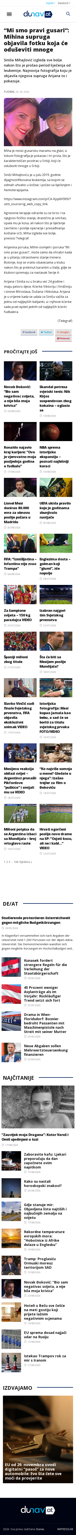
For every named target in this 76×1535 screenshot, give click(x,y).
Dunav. (40, 1529)
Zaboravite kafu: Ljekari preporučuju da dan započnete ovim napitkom (45, 1160)
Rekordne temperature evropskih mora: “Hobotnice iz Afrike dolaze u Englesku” (44, 1238)
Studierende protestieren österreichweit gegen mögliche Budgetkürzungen (36, 920)
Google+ (64, 332)
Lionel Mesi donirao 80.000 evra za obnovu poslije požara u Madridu (17, 512)
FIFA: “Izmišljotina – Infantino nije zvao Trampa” (20, 564)
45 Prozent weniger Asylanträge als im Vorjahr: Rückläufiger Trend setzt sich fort (42, 994)
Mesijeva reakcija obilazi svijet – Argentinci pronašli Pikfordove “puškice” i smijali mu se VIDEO (20, 780)
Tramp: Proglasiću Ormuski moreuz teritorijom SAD (40, 1263)
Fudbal (9, 91)
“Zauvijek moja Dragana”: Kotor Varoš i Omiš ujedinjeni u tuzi (35, 1137)
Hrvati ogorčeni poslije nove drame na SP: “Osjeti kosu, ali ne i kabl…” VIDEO (56, 838)
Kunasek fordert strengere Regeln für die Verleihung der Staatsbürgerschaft (45, 967)
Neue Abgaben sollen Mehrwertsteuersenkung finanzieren (46, 1050)
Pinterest (64, 338)
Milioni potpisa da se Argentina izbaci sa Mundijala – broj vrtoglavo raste (20, 836)
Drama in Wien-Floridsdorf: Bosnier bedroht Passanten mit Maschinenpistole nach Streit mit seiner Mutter (45, 1023)
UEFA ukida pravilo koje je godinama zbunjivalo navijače (55, 510)
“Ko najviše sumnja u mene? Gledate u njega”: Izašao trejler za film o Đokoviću (56, 778)
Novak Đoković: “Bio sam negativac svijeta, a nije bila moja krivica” (19, 396)
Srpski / (50, 3)
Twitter (47, 332)
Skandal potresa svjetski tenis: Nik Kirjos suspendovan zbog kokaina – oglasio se (55, 398)
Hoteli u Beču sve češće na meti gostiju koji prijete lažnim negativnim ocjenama (44, 1312)
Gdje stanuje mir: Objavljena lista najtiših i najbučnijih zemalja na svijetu (45, 1211)
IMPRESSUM (65, 1529)
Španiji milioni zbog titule (16, 659)
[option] (38, 1439)
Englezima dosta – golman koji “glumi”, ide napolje (55, 566)
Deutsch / (64, 3)
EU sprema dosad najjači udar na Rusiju (45, 1334)
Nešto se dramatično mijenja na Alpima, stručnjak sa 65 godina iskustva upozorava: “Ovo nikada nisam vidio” (34, 1471)
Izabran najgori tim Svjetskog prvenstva (52, 615)
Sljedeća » (25, 862)
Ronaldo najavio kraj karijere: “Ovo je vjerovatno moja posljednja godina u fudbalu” (20, 456)
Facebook (29, 332)
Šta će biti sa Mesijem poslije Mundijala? (53, 662)
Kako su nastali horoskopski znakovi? (43, 1183)
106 (16, 862)
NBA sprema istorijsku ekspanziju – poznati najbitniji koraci (54, 456)
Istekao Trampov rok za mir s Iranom (45, 1358)
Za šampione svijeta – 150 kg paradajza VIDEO (18, 615)
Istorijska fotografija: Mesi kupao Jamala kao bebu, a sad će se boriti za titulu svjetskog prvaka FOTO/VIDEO (55, 717)
